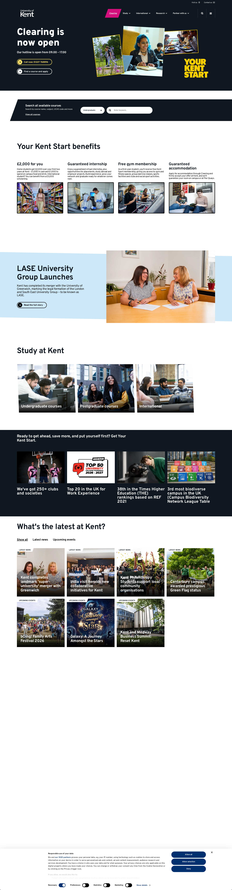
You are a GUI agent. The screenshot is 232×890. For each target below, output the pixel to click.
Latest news (40, 539)
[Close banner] (212, 852)
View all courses (32, 114)
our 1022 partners (63, 857)
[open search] (202, 13)
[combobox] (133, 110)
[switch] (85, 885)
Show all (22, 539)
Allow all (188, 854)
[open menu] (210, 13)
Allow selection (188, 862)
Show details (142, 885)
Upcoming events (64, 539)
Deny (188, 869)
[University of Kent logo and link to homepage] (27, 13)
